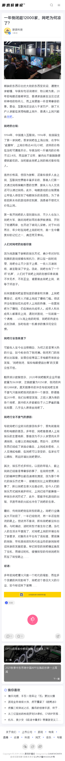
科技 (27, 737)
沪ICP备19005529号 (45, 756)
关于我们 (11, 732)
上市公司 (27, 732)
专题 (59, 737)
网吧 (9, 116)
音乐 (48, 737)
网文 (38, 737)
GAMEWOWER (55, 753)
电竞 (51, 732)
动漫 (16, 737)
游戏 (40, 732)
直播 (5, 737)
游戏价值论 (30, 753)
